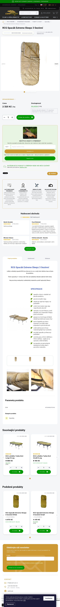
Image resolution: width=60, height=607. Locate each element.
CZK (52, 5)
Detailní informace (8, 99)
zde (24, 600)
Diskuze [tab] (47, 258)
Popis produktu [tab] (12, 258)
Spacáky (11, 418)
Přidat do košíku (24, 117)
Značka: (40, 33)
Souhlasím (48, 598)
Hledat (37, 13)
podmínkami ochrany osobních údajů (33, 563)
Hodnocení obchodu (30, 213)
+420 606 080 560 (12, 586)
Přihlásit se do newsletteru (15, 567)
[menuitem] (11, 17)
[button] (56, 64)
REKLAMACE (21, 5)
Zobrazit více (30, 249)
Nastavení (10, 604)
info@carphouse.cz (12, 583)
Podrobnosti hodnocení (27, 32)
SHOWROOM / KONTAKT (9, 5)
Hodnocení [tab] (31, 258)
